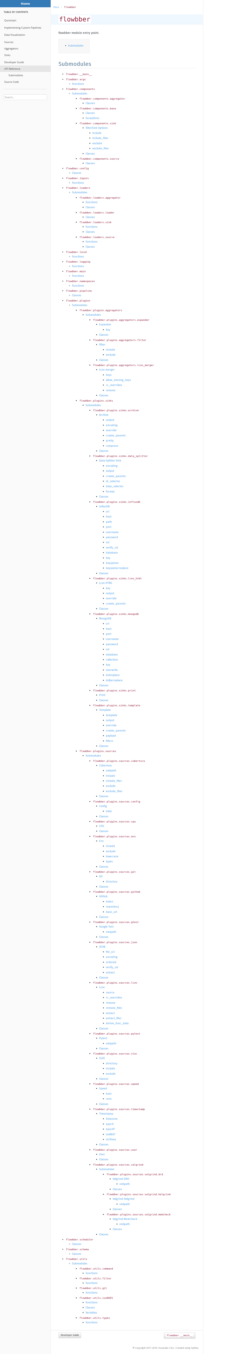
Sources (8, 42)
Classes (90, 103)
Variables (91, 1312)
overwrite (112, 670)
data (109, 811)
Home (25, 4)
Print (102, 695)
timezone (112, 1118)
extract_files (113, 1018)
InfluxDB (104, 506)
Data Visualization (14, 34)
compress (112, 445)
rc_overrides (114, 385)
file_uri (110, 951)
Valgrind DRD (121, 1178)
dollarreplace (114, 680)
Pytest (103, 1038)
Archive (103, 414)
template (111, 715)
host (108, 516)
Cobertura (105, 765)
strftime (111, 1139)
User (102, 1154)
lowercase (112, 856)
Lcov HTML (105, 583)
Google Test (106, 926)
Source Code (11, 81)
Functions (78, 83)
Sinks (7, 55)
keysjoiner (112, 563)
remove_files (114, 1007)
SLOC (102, 1058)
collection (112, 659)
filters (109, 741)
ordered (111, 962)
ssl (107, 542)
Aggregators (11, 48)
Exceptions (92, 118)
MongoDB (105, 618)
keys (109, 375)
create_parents (116, 435)
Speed (103, 1088)
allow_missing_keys (118, 380)
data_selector (114, 486)
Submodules (15, 75)
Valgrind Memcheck (125, 1219)
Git (100, 876)
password (112, 537)
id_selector (113, 481)
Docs (56, 7)
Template (105, 710)
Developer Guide (14, 62)
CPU (101, 826)
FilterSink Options (97, 128)
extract (110, 972)
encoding (112, 425)
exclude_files (100, 148)
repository (112, 906)
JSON (102, 946)
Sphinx (194, 1348)
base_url (111, 912)
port (108, 527)
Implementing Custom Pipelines (22, 27)
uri (107, 511)
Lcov (102, 987)
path (109, 521)
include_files (100, 138)
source (110, 992)
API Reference (12, 68)
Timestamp (106, 1113)
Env (101, 841)
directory (111, 881)
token (109, 901)
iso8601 (110, 1134)
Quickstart (10, 20)
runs (109, 1098)
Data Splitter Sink (110, 460)
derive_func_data (117, 1023)
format (110, 491)
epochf (110, 1129)
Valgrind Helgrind (123, 1198)
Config (103, 806)
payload (111, 735)
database (112, 552)
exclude (97, 143)
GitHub (103, 896)
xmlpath (111, 770)
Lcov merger (107, 369)
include (96, 133)
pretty (110, 440)
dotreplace (113, 675)
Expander (105, 324)
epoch (110, 1124)
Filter (102, 344)
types (109, 861)
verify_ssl (112, 547)
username (112, 532)
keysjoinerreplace (117, 568)
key (108, 329)
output (110, 420)
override (111, 430)
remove (110, 390)
